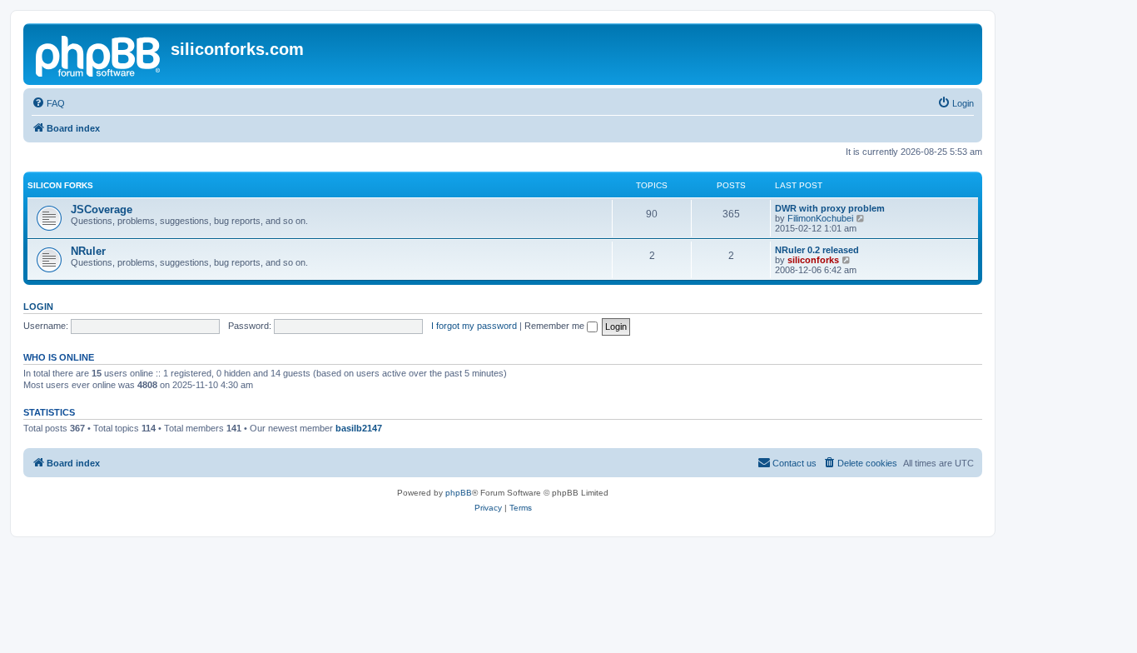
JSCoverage (101, 209)
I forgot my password (474, 326)
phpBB (458, 492)
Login (38, 307)
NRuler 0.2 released (817, 250)
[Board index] (99, 54)
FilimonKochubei (820, 218)
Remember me (555, 326)
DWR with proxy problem (830, 208)
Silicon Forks (60, 185)
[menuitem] (48, 103)
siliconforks (813, 260)
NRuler (88, 251)
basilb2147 (358, 428)
